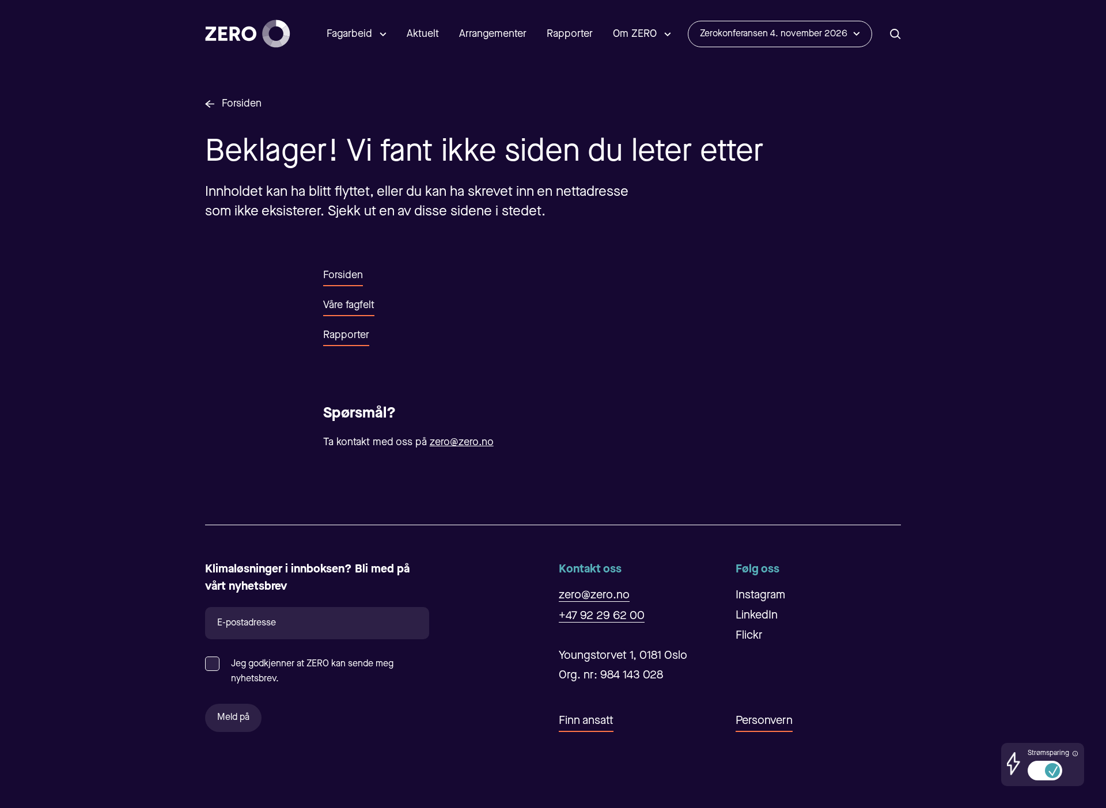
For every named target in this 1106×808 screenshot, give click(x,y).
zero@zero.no (462, 442)
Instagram (760, 595)
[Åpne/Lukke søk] (895, 33)
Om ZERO (635, 34)
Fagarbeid (349, 34)
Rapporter (570, 34)
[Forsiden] (247, 34)
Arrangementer (493, 34)
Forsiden (242, 103)
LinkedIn (757, 615)
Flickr (749, 636)
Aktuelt (423, 34)
